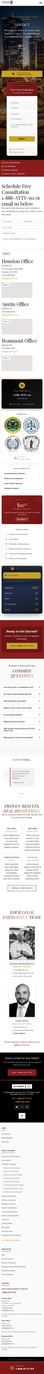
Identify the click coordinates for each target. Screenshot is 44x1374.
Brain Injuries (6, 1227)
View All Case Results (22, 888)
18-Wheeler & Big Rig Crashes (19, 544)
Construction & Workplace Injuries (20, 554)
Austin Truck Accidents (11, 1171)
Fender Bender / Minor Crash (13, 1188)
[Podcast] (27, 1107)
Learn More (21, 519)
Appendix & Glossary (8, 1270)
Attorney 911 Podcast (8, 1263)
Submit (22, 139)
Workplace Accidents (8, 1204)
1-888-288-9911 (7, 1308)
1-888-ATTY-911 (22, 394)
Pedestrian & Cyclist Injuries (13, 1192)
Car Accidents (13, 539)
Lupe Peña (5, 1142)
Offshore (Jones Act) (8, 1200)
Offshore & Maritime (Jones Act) (20, 549)
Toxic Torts (5, 1219)
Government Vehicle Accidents (14, 1185)
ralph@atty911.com (9, 278)
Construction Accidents (9, 1212)
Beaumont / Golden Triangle (13, 1175)
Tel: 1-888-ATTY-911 (22, 1098)
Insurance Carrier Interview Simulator (14, 1267)
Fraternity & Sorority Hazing (18, 534)
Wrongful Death (7, 1223)
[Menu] (40, 2)
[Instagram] (22, 1107)
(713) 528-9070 (7, 1326)
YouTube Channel (7, 1259)
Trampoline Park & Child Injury (11, 1235)
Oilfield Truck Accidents (11, 1178)
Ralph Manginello (7, 1138)
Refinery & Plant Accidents (18, 558)
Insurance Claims (7, 1231)
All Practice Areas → (11, 1240)
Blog (3, 1255)
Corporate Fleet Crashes (12, 1181)
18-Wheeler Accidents (9, 1164)
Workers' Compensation (9, 1208)
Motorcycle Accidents (9, 1196)
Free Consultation (7, 1274)
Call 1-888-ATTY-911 (22, 646)
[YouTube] (17, 1107)
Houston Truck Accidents (12, 1168)
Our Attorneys (6, 1134)
